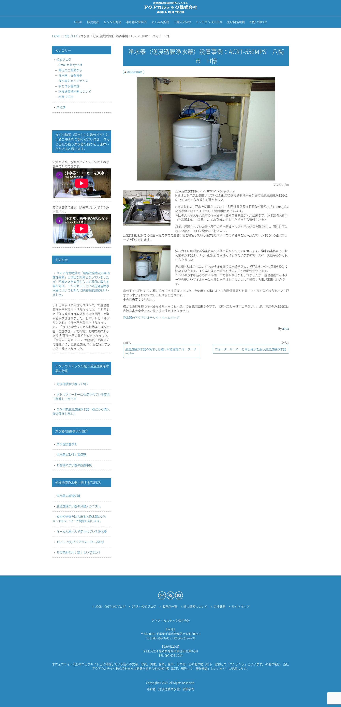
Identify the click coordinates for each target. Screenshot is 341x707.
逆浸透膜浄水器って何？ (72, 384)
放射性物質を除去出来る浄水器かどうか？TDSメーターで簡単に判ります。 (80, 518)
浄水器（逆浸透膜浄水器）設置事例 (170, 689)
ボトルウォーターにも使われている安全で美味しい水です (81, 396)
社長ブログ (66, 97)
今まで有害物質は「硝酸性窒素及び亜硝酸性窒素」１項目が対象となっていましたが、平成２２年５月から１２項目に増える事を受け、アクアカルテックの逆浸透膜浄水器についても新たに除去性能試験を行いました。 (81, 284)
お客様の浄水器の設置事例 (74, 465)
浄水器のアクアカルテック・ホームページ (151, 317)
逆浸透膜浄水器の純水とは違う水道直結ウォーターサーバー (160, 351)
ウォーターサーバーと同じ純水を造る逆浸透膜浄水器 (250, 349)
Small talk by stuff (70, 65)
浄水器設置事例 (134, 72)
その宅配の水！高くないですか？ (78, 552)
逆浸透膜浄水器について (75, 91)
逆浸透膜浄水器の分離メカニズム (78, 506)
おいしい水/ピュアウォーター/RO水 (80, 542)
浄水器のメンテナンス (73, 81)
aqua (285, 328)
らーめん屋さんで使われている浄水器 (81, 531)
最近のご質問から (70, 70)
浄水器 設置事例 (70, 75)
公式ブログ (70, 36)
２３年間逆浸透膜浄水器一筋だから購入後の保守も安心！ (81, 411)
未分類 (60, 107)
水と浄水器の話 (69, 86)
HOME (56, 36)
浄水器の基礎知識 (68, 496)
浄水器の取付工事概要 (71, 454)
